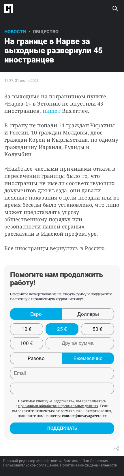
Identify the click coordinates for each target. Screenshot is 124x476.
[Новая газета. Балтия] (10, 8)
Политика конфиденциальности (88, 465)
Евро (36, 314)
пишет (52, 110)
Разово (36, 358)
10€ (26, 329)
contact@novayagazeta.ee (84, 415)
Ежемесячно (88, 358)
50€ (97, 329)
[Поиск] (115, 8)
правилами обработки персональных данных (58, 405)
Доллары (88, 314)
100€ (26, 343)
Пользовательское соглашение (30, 465)
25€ (62, 329)
